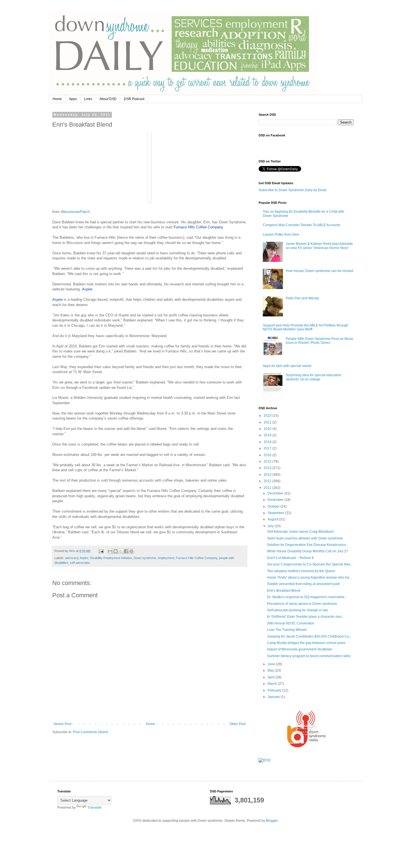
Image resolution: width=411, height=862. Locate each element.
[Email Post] (101, 551)
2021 (268, 422)
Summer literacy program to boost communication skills (309, 656)
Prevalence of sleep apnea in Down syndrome (302, 604)
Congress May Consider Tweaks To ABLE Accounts (301, 225)
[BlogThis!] (115, 551)
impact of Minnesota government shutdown (299, 649)
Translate (95, 807)
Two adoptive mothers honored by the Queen (301, 571)
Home (57, 99)
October (274, 506)
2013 (268, 475)
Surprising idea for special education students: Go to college (313, 377)
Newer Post (62, 724)
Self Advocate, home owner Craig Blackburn (300, 532)
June (272, 664)
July (271, 526)
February (275, 690)
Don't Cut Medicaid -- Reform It (290, 558)
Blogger (272, 821)
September (276, 513)
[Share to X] (121, 551)
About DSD (108, 99)
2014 (268, 468)
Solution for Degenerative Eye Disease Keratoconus (306, 545)
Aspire (84, 558)
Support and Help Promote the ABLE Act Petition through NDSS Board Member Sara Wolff (305, 327)
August (273, 519)
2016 (268, 455)
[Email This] (110, 551)
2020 (268, 429)
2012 (268, 481)
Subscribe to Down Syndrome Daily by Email (293, 190)
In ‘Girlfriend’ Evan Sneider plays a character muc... (305, 617)
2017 (268, 448)
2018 (268, 442)
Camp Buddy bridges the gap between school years (306, 643)
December (276, 493)
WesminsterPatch (75, 212)
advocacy (71, 558)
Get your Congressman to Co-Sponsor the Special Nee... (310, 564)
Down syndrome (145, 558)
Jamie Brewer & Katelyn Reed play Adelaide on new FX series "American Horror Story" (319, 246)
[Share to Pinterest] (131, 551)
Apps (73, 99)
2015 (268, 461)
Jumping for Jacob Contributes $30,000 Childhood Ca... (309, 636)
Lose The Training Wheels (287, 630)
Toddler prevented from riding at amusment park (303, 584)
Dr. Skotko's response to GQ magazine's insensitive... (307, 597)
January (274, 697)
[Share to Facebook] (126, 551)
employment (166, 558)
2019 (268, 435)
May (271, 670)
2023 (268, 416)
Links (88, 99)
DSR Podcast (134, 99)
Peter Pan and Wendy (302, 298)
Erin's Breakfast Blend (283, 591)
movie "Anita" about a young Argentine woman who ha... (309, 577)
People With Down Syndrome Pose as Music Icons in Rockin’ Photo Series (319, 341)
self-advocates (80, 562)
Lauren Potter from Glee (281, 234)
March (273, 684)
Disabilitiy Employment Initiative (111, 558)
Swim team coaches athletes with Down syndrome (305, 538)
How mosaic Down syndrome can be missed (319, 271)
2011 (268, 488)
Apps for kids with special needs (287, 366)
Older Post (237, 724)
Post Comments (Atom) (90, 732)
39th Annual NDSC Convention (290, 623)
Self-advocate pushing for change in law (297, 610)
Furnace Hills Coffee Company (196, 558)
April (271, 677)
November (276, 500)
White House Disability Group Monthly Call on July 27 (307, 551)
